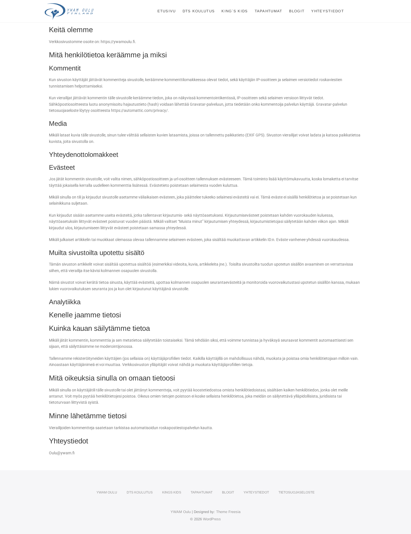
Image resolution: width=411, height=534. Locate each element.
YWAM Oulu (106, 492)
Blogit (297, 11)
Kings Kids (171, 492)
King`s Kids (234, 11)
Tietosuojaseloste (296, 492)
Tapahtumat (268, 11)
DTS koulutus (199, 11)
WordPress (212, 519)
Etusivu (166, 11)
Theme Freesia (228, 512)
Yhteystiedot (327, 11)
